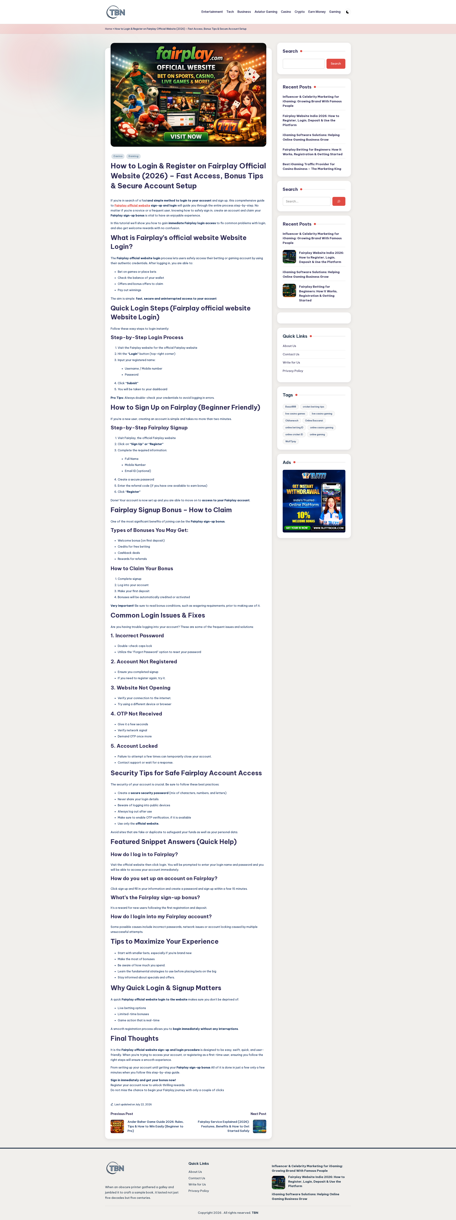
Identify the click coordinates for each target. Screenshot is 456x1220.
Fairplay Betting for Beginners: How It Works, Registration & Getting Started (313, 152)
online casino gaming (321, 427)
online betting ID (294, 427)
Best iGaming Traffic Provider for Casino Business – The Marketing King (312, 166)
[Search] (338, 201)
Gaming (133, 156)
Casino (117, 156)
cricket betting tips (313, 406)
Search (290, 51)
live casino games (295, 413)
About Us (289, 346)
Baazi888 (290, 406)
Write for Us (292, 362)
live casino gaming (322, 413)
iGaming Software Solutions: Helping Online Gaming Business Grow (311, 137)
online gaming (317, 434)
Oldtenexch (291, 420)
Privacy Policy (293, 371)
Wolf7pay (290, 441)
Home (108, 28)
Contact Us (291, 354)
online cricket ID (294, 434)
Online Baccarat (314, 420)
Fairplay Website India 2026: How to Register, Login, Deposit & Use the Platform (311, 120)
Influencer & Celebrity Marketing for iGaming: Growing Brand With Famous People (312, 101)
